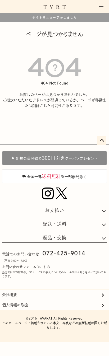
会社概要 (9, 295)
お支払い (54, 210)
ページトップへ (101, 140)
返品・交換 (54, 237)
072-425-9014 (63, 253)
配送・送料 (54, 224)
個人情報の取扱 (15, 305)
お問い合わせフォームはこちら (26, 267)
